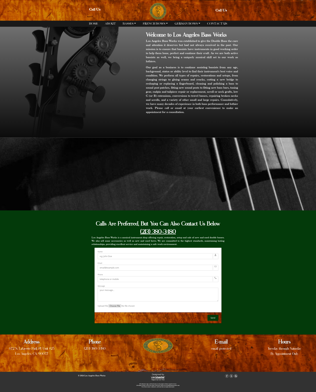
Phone (100, 274)
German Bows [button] (186, 23)
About (110, 23)
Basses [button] (128, 23)
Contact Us (217, 23)
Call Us (94, 9)
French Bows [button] (154, 23)
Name (100, 252)
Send (213, 317)
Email (100, 263)
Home (93, 23)
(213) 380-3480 (95, 348)
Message (101, 286)
